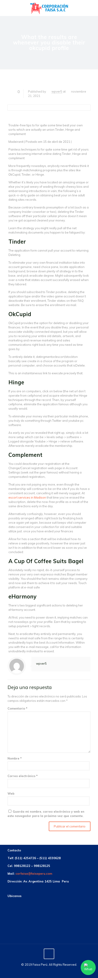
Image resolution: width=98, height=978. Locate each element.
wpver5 (57, 91)
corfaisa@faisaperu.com (33, 873)
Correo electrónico (23, 776)
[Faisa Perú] (49, 8)
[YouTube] (55, 971)
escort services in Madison (27, 497)
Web (11, 793)
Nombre (15, 758)
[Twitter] (49, 971)
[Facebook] (43, 971)
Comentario (17, 708)
